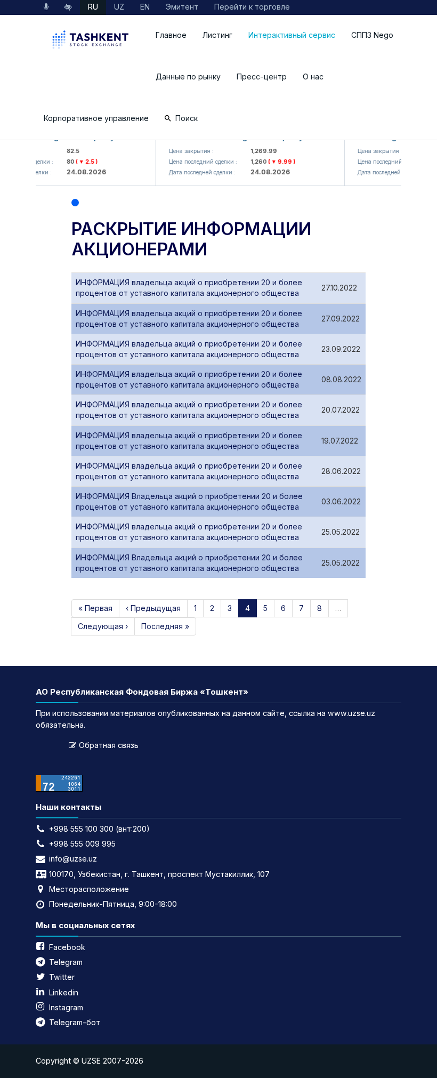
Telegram (66, 962)
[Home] (92, 41)
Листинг (217, 34)
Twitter (62, 977)
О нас (313, 76)
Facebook (67, 947)
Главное (171, 34)
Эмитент (182, 6)
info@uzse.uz (73, 858)
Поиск (186, 118)
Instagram (66, 1007)
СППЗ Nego (372, 34)
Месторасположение (89, 889)
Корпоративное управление (96, 118)
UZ (119, 6)
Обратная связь (109, 745)
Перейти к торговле (252, 6)
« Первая (95, 608)
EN (145, 6)
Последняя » (165, 626)
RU (93, 6)
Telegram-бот (74, 1022)
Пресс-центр (262, 76)
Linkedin (63, 992)
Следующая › (103, 626)
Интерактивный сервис (291, 34)
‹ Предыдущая (153, 608)
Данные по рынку (188, 76)
